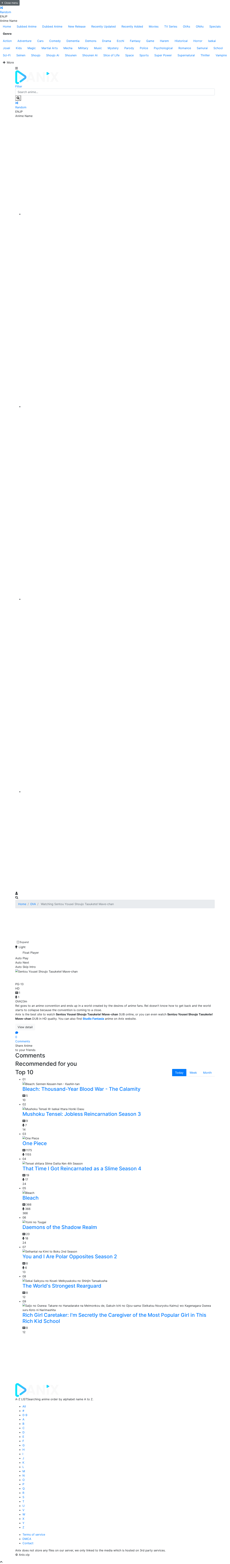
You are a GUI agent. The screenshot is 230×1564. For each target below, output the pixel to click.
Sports (144, 55)
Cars (40, 41)
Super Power (163, 55)
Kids (19, 48)
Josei (6, 48)
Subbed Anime (26, 26)
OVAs (186, 26)
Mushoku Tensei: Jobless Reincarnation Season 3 (81, 1114)
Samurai (202, 48)
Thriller (205, 55)
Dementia (72, 41)
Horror (197, 41)
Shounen (71, 55)
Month (207, 1072)
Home (7, 26)
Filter (18, 86)
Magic (31, 48)
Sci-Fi (7, 55)
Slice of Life (111, 55)
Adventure (24, 41)
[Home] (118, 214)
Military (83, 48)
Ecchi (120, 41)
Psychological (163, 48)
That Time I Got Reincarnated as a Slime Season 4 (81, 1168)
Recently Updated (103, 26)
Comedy (55, 41)
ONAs (200, 26)
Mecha (67, 48)
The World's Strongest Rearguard (61, 1286)
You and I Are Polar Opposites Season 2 (69, 1256)
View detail (25, 1027)
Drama (106, 41)
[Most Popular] (118, 791)
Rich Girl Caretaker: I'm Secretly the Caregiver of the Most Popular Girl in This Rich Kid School (114, 1318)
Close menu (11, 2)
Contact (27, 1543)
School (218, 48)
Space (129, 55)
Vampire (221, 55)
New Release (77, 26)
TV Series (170, 26)
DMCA (26, 1539)
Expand (24, 942)
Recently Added (132, 26)
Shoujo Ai (52, 55)
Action (7, 41)
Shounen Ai (90, 55)
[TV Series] (118, 599)
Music (98, 48)
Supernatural (186, 55)
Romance (184, 48)
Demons (90, 41)
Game (150, 41)
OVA (33, 904)
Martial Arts (50, 48)
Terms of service (33, 1534)
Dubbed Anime (52, 26)
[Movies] (118, 406)
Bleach (30, 1198)
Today (179, 1072)
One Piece (34, 1143)
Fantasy (135, 41)
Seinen (20, 55)
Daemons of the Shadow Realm (59, 1227)
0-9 (24, 1415)
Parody (129, 48)
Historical (181, 41)
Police (144, 48)
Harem (164, 41)
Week (193, 1072)
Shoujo (35, 55)
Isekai (212, 41)
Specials (215, 26)
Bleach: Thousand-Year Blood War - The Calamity (81, 1089)
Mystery (113, 48)
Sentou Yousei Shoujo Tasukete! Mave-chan (75, 976)
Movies (153, 26)
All (24, 1406)
